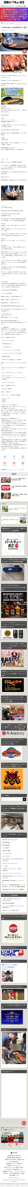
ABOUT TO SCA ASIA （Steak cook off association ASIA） (11, 899)
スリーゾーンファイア (7, 853)
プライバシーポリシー (19, 1171)
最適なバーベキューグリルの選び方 (9, 964)
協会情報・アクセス (8, 1171)
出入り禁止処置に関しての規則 (17, 1173)
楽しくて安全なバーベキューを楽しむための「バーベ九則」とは (13, 859)
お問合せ (5, 1173)
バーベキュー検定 (19, 469)
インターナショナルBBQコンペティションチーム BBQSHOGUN (13, 906)
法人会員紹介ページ (14, 1175)
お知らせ (9, 469)
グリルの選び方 (5, 847)
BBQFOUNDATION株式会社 (8, 903)
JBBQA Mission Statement (7, 6)
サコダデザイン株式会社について (14, 1169)
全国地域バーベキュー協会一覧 (14, 1163)
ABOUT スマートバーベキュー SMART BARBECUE (11, 869)
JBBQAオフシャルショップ (14, 1165)
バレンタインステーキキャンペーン (10, 863)
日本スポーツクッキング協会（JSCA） (10, 910)
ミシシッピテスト (6, 856)
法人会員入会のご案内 (21, 6)
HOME (14, 1153)
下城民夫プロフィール (7, 969)
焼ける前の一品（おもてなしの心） (10, 839)
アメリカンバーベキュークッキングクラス (11, 873)
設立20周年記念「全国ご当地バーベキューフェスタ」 (13, 881)
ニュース (13, 469)
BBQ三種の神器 (5, 845)
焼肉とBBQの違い (6, 842)
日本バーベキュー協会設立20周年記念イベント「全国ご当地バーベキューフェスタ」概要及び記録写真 (13, 885)
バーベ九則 (4, 866)
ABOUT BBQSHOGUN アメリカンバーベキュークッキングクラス (13, 877)
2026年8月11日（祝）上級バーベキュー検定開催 (13, 889)
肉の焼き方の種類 (6, 850)
